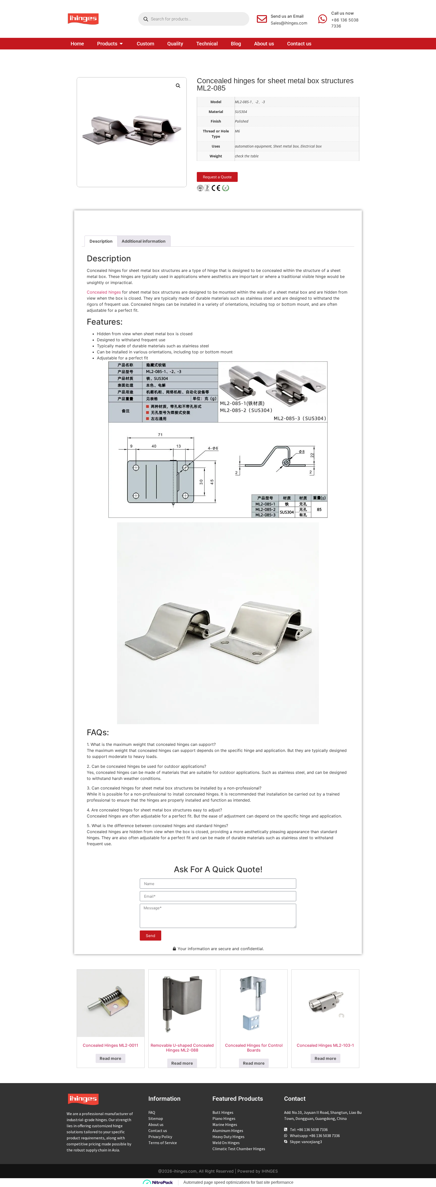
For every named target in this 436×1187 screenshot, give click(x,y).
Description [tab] (101, 241)
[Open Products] (121, 43)
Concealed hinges (104, 292)
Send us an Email (287, 16)
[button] (178, 85)
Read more (110, 1058)
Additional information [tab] (144, 241)
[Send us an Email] (262, 19)
